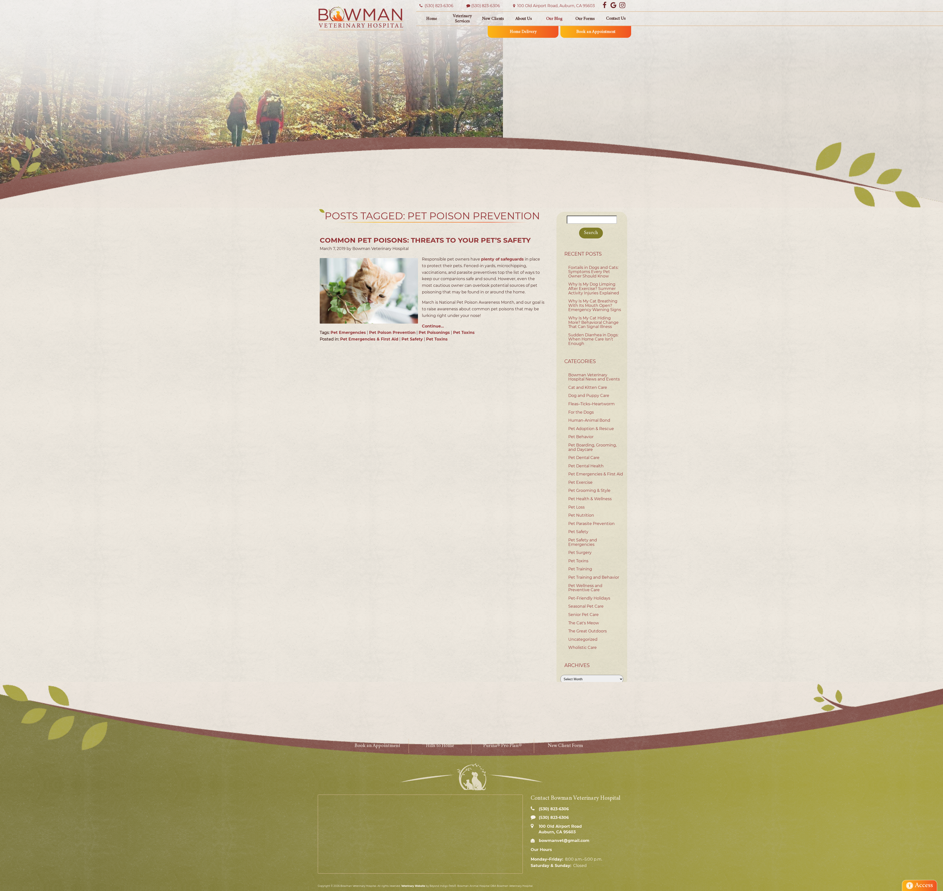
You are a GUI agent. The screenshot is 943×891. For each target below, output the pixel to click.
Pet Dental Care (583, 457)
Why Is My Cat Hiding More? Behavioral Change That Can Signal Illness (593, 322)
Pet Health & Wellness (590, 499)
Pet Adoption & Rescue (591, 428)
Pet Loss (576, 507)
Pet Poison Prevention (392, 332)
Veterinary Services (462, 19)
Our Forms (585, 19)
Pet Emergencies (348, 332)
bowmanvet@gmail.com (563, 840)
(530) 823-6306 (485, 5)
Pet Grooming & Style (589, 490)
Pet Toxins (464, 332)
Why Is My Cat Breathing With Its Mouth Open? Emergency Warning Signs (594, 305)
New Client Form (565, 745)
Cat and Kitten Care (587, 387)
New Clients (493, 19)
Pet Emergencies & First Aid (369, 339)
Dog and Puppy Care (588, 395)
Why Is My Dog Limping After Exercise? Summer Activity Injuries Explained (593, 288)
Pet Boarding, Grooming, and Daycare (592, 447)
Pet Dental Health (586, 466)
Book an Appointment (595, 32)
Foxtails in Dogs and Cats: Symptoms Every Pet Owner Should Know (593, 271)
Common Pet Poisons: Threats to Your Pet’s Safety (425, 240)
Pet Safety (412, 339)
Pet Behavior (581, 436)
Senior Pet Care (583, 614)
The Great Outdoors (587, 631)
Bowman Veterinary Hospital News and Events (594, 377)
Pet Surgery (580, 552)
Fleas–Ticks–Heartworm (591, 404)
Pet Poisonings (434, 332)
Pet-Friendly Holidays (589, 598)
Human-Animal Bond (589, 420)
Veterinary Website (413, 886)
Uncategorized (582, 639)
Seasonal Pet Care (586, 606)
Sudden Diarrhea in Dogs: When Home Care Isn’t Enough (593, 339)
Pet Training (580, 569)
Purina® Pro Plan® (502, 745)
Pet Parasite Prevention (591, 523)
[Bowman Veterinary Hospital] (361, 18)
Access (924, 885)
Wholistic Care (582, 647)
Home (431, 19)
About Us (523, 19)
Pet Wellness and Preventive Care (585, 587)
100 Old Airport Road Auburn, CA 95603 (560, 829)
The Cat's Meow (583, 623)
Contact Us (616, 18)
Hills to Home (440, 745)
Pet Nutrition (581, 515)
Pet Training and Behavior (593, 577)
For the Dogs (581, 412)
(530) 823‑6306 (438, 5)
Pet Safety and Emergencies (582, 542)
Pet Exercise (580, 482)
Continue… (433, 326)
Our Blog (554, 19)
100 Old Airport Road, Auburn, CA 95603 (555, 5)
